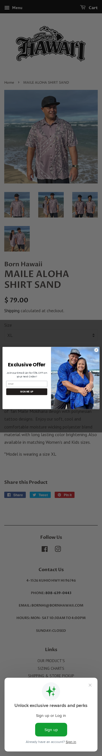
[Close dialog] (96, 350)
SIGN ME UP (26, 391)
